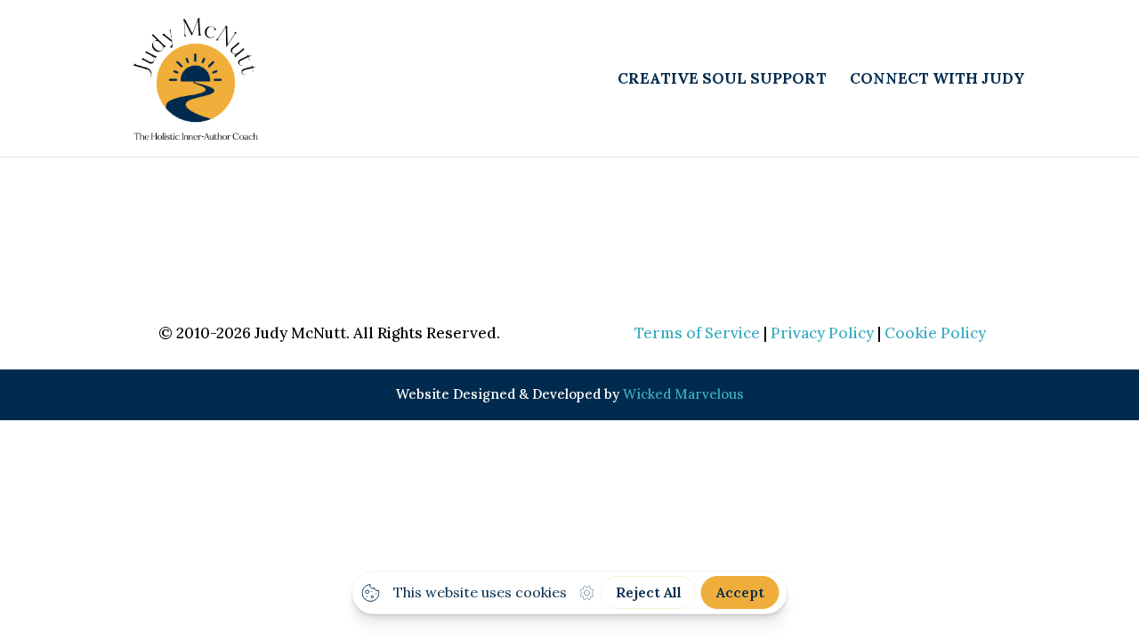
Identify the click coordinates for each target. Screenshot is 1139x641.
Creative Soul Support (722, 80)
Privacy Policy (822, 333)
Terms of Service (697, 333)
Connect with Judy (937, 80)
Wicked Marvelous (683, 393)
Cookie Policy (935, 333)
